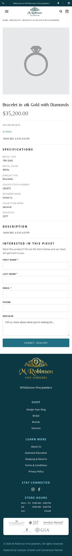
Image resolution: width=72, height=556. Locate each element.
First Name (10, 259)
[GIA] (42, 530)
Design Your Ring (36, 409)
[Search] (61, 11)
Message (8, 316)
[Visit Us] (58, 3)
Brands (36, 422)
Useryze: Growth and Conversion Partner (40, 550)
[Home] (34, 11)
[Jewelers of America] (27, 530)
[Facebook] (39, 489)
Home (5, 20)
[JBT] (34, 523)
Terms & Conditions (36, 465)
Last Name (10, 273)
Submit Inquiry (36, 342)
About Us (36, 446)
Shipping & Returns (36, 459)
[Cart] (67, 11)
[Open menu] (6, 11)
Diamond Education (36, 452)
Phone (7, 302)
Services (36, 428)
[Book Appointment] (68, 3)
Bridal (36, 415)
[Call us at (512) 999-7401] (4, 3)
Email (7, 288)
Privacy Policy (36, 471)
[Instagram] (33, 489)
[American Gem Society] (16, 523)
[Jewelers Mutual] (53, 523)
